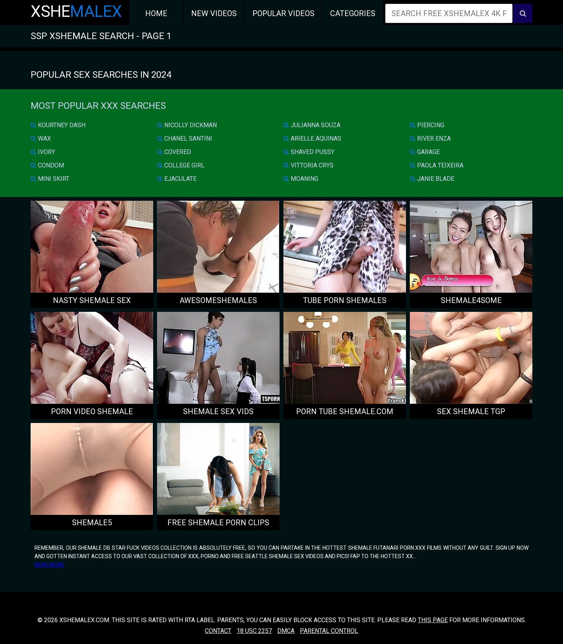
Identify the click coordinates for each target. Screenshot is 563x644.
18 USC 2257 (254, 630)
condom (50, 165)
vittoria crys (311, 165)
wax (43, 138)
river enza (433, 138)
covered (177, 152)
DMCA (286, 630)
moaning (303, 178)
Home (156, 13)
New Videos (214, 13)
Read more (49, 565)
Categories (352, 13)
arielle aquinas (315, 138)
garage (428, 152)
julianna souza (314, 125)
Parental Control (329, 630)
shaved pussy (311, 152)
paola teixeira (439, 165)
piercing (430, 125)
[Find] (522, 13)
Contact (218, 630)
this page (433, 620)
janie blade (435, 178)
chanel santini (187, 138)
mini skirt (52, 178)
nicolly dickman (190, 125)
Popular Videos (283, 13)
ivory (45, 152)
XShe (76, 11)
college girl (184, 165)
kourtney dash (60, 125)
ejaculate (179, 178)
